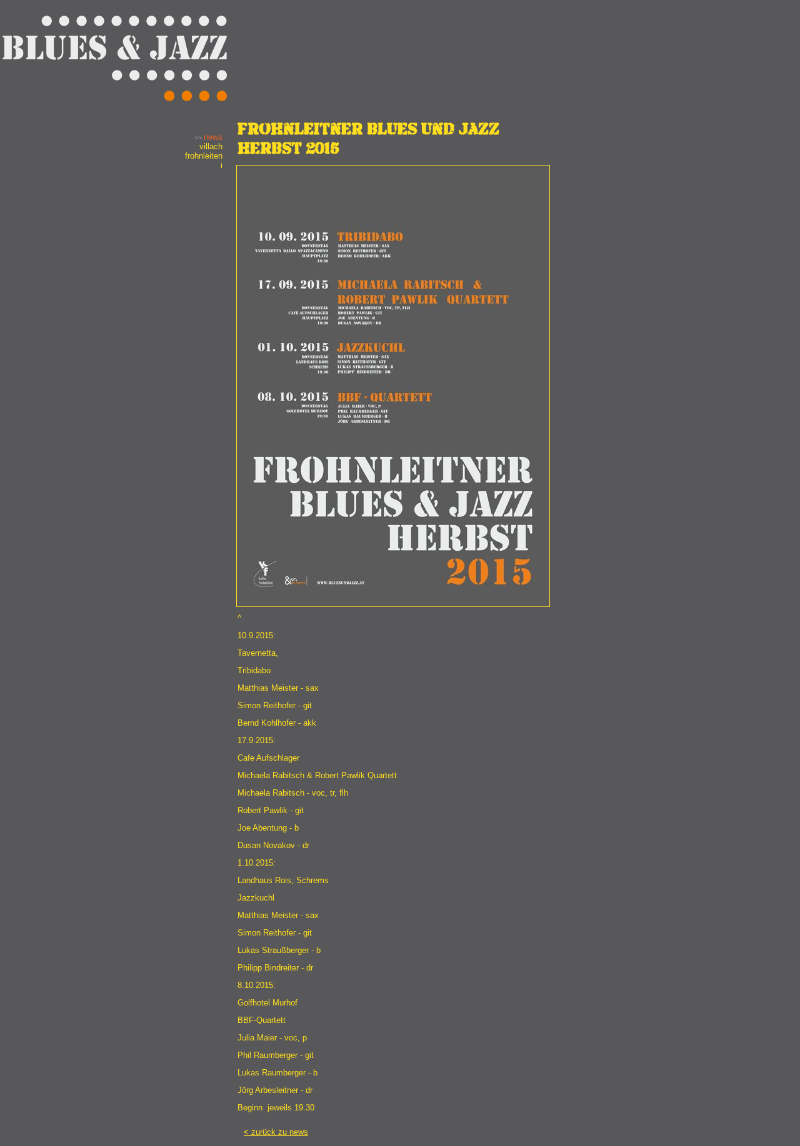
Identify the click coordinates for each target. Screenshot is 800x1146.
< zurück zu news (276, 1132)
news (213, 137)
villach (210, 146)
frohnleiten (203, 156)
